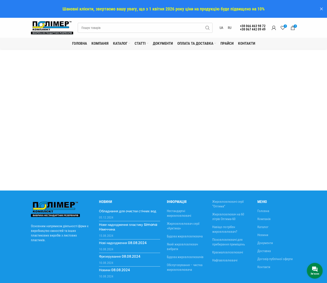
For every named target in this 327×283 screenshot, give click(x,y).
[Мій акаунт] (273, 27)
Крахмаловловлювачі (227, 252)
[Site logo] (52, 28)
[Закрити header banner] (321, 9)
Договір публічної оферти (275, 259)
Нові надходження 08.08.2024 (123, 243)
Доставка (264, 251)
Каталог (262, 227)
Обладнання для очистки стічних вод (127, 211)
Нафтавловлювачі (224, 260)
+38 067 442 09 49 (253, 29)
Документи (265, 243)
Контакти (263, 267)
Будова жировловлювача (185, 236)
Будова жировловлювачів (185, 257)
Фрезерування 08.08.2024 (120, 256)
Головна (263, 211)
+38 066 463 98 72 (253, 26)
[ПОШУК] (207, 28)
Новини (262, 235)
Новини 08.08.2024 (114, 270)
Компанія (263, 219)
